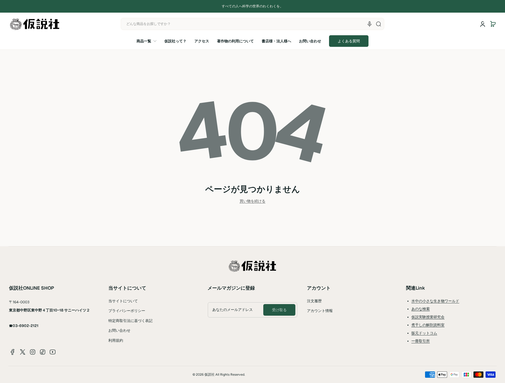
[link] (148, 41)
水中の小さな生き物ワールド (435, 301)
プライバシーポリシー (126, 311)
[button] (493, 24)
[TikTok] (42, 352)
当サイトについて (123, 301)
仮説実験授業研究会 (428, 317)
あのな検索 (420, 309)
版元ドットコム (424, 333)
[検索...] (378, 24)
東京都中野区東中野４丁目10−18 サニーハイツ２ (49, 310)
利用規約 (115, 340)
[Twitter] (22, 352)
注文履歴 (314, 301)
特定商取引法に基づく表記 (130, 321)
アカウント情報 (320, 311)
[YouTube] (52, 352)
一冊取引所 (420, 341)
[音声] (369, 24)
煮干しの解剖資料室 (428, 325)
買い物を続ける (252, 201)
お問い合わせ (119, 330)
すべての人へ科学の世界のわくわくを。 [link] (252, 6)
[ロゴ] (34, 24)
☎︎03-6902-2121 (23, 325)
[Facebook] (12, 352)
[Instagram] (32, 352)
